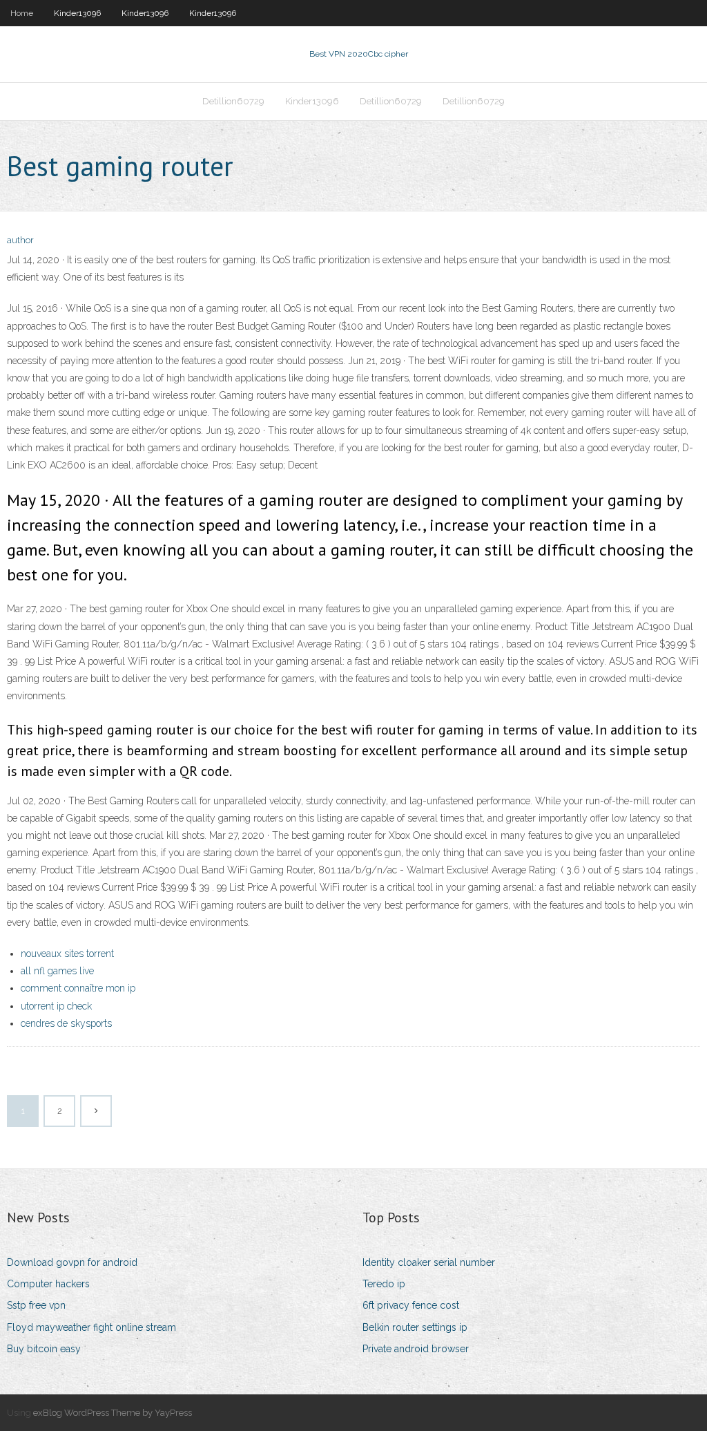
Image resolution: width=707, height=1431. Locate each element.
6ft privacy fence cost (410, 1305)
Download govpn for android (72, 1262)
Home (21, 13)
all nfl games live (57, 970)
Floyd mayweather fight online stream (91, 1327)
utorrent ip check (56, 1006)
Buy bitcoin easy (44, 1348)
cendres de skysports (66, 1023)
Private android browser (415, 1348)
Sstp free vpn (36, 1305)
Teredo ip (383, 1283)
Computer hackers (48, 1283)
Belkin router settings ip (414, 1327)
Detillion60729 (233, 101)
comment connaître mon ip (78, 988)
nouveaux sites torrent (67, 953)
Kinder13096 (77, 13)
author (20, 240)
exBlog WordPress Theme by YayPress (112, 1413)
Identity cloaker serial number (428, 1262)
